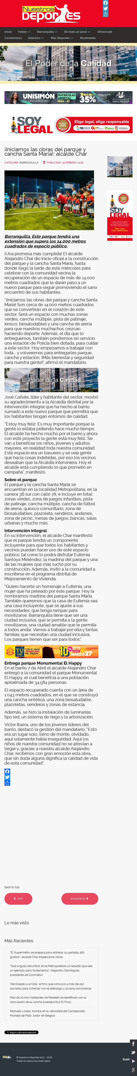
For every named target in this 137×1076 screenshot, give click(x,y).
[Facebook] (120, 3)
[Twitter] (120, 8)
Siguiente (78, 898)
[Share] (120, 14)
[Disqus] (51, 834)
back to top (11, 887)
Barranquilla (29, 162)
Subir (127, 1059)
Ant (20, 898)
